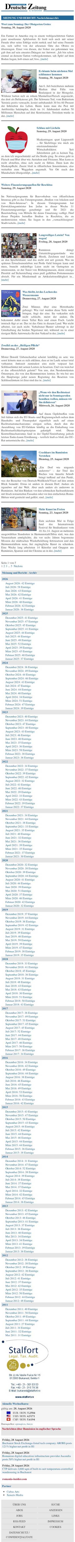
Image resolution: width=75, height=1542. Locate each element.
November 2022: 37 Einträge (21, 769)
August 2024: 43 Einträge (20, 682)
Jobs (19, 1516)
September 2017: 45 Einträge (21, 1024)
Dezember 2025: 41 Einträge (21, 617)
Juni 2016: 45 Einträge (18, 1084)
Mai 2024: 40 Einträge (18, 693)
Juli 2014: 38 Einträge (18, 1179)
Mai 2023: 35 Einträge (18, 742)
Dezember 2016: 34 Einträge (21, 1062)
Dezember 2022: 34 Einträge (21, 765)
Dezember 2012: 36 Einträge (21, 1259)
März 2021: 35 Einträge (18, 848)
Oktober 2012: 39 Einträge (20, 1267)
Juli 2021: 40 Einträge (18, 834)
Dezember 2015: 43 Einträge (21, 1111)
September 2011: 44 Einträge (21, 1320)
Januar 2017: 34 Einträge (19, 1053)
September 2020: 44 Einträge (21, 875)
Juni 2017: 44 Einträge (18, 1035)
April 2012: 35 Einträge (18, 1289)
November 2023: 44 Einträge (21, 720)
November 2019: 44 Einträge (21, 917)
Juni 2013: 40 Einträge (18, 1232)
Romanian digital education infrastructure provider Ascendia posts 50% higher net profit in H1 (36, 1457)
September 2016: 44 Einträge (21, 1073)
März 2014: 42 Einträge (18, 1194)
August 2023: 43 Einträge (20, 731)
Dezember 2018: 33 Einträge (21, 963)
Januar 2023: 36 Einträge (19, 757)
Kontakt (19, 1527)
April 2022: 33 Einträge (18, 795)
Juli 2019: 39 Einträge (18, 932)
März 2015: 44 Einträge (18, 1145)
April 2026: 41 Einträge (18, 598)
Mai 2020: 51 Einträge (18, 890)
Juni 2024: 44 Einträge (18, 689)
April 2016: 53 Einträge (18, 1092)
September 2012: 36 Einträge (21, 1270)
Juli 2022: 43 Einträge (18, 784)
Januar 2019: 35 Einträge (19, 955)
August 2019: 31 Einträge (20, 929)
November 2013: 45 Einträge (21, 1214)
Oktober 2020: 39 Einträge (20, 872)
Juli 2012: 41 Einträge (18, 1278)
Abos (19, 1510)
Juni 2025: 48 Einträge (18, 640)
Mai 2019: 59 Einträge (18, 940)
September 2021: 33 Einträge (21, 826)
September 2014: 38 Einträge (21, 1172)
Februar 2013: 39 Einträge (20, 1247)
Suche (55, 1504)
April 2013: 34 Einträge (18, 1240)
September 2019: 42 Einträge (21, 925)
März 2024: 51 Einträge (18, 700)
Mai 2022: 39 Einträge (18, 792)
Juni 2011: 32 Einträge (18, 1331)
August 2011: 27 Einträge (20, 1324)
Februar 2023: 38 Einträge (20, 753)
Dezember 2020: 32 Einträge (21, 864)
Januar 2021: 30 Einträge (19, 856)
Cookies (55, 1527)
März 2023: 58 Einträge (18, 750)
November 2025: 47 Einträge (21, 621)
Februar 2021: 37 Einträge (20, 852)
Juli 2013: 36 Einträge (18, 1229)
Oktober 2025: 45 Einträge (20, 625)
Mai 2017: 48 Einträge (18, 1039)
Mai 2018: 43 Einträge (18, 989)
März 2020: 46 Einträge (18, 898)
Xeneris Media (15, 1495)
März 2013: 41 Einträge (18, 1244)
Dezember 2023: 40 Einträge (21, 716)
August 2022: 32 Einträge (20, 780)
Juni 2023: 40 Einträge (18, 739)
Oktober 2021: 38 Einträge (20, 822)
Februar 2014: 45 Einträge (20, 1198)
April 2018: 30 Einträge (18, 993)
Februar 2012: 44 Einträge (20, 1297)
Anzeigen (55, 1510)
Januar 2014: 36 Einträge (19, 1202)
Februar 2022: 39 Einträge (20, 803)
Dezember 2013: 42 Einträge (21, 1210)
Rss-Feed (19, 1521)
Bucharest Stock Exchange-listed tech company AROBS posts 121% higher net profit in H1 (37, 1444)
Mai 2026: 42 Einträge (18, 594)
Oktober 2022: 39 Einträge (20, 773)
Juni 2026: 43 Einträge (18, 590)
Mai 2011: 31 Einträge (18, 1335)
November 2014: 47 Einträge (21, 1164)
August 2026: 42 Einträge (20, 583)
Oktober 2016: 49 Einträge (20, 1069)
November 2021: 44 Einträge (21, 819)
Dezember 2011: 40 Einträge (21, 1309)
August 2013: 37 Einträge (20, 1225)
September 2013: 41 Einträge (21, 1221)
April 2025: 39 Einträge (18, 647)
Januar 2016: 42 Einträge (19, 1103)
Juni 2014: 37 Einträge (18, 1183)
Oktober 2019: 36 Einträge (20, 921)
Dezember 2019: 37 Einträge (21, 914)
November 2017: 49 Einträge (21, 1016)
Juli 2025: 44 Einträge (18, 636)
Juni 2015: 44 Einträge (18, 1134)
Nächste (18, 566)
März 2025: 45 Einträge (18, 651)
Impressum (55, 1521)
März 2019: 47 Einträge (18, 947)
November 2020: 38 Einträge (21, 868)
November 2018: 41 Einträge (21, 967)
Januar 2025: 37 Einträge (19, 658)
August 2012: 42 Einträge (20, 1274)
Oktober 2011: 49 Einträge (20, 1316)
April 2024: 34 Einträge (18, 697)
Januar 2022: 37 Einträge (19, 807)
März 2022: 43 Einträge (18, 799)
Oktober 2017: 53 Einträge (20, 1020)
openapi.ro (20, 1423)
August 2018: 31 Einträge (20, 978)
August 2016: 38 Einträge (20, 1077)
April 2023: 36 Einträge (18, 746)
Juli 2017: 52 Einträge (18, 1031)
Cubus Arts (13, 1491)
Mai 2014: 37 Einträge (18, 1187)
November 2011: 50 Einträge (21, 1312)
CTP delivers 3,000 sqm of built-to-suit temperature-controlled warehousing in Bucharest (37, 1470)
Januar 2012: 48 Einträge (19, 1300)
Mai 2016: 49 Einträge (18, 1088)
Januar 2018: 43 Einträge (19, 1004)
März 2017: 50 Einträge (18, 1046)
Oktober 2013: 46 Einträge (20, 1217)
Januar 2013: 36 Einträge (19, 1251)
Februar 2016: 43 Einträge (20, 1099)
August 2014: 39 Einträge (20, 1175)
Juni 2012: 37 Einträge (18, 1282)
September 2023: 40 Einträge (21, 727)
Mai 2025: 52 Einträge (18, 643)
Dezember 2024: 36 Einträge (21, 667)
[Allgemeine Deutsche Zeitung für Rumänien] (30, 7)
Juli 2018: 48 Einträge (18, 982)
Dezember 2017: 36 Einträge (21, 1012)
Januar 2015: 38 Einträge (19, 1152)
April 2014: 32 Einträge (18, 1190)
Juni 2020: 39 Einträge (18, 887)
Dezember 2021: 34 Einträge (21, 815)
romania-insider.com (14, 1479)
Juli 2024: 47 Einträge (18, 685)
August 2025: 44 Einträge (20, 632)
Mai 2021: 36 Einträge (18, 841)
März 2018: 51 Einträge (18, 997)
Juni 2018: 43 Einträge (18, 985)
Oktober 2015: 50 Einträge (20, 1119)
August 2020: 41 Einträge (20, 879)
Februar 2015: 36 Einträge (20, 1148)
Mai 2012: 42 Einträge (18, 1285)
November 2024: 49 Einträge (21, 670)
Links (55, 1516)
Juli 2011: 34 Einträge (18, 1327)
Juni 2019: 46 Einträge (18, 936)
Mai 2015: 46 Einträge (18, 1137)
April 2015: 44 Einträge (18, 1141)
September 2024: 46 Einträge (21, 678)
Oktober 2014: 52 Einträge (20, 1168)
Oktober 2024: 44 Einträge (20, 674)
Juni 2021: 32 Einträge (18, 837)
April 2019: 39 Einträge (18, 943)
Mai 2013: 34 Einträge (18, 1236)
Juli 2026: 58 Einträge (18, 587)
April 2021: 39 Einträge (18, 845)
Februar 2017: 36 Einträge (20, 1050)
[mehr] (44, 59)
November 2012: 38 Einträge (21, 1263)
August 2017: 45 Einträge (20, 1027)
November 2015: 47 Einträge (21, 1115)
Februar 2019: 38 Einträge (20, 951)
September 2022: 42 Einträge (21, 777)
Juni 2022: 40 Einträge (18, 788)
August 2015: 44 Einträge (20, 1126)
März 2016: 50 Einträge (18, 1095)
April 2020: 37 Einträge (18, 894)
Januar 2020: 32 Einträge (19, 905)
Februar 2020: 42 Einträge (20, 902)
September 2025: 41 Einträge (21, 629)
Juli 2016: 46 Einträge (18, 1080)
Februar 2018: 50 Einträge (20, 1000)
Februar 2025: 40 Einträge (20, 655)
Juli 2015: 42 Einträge (18, 1130)
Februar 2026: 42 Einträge (20, 605)
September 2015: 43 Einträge (21, 1122)
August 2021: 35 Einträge (20, 830)
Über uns (19, 1504)
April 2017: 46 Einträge (18, 1042)
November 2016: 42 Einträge (21, 1065)
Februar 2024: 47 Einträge (20, 704)
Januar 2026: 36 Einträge (19, 609)
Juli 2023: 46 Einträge (18, 735)
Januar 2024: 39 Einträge (19, 708)
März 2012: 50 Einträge (18, 1293)
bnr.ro (30, 1423)
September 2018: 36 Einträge (21, 974)
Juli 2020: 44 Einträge (18, 883)
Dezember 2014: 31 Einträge (21, 1161)
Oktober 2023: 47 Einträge (20, 724)
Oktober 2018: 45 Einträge (20, 970)
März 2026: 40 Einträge (18, 602)
